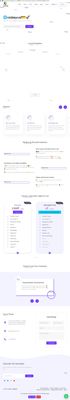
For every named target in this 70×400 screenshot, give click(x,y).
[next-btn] (63, 69)
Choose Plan (17, 212)
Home (19, 4)
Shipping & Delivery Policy (57, 389)
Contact (46, 4)
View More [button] (35, 95)
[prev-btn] (6, 69)
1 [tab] (33, 257)
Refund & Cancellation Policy (43, 389)
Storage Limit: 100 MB (47, 221)
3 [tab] (36, 257)
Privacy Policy (63, 388)
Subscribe (29, 376)
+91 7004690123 (12, 339)
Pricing (36, 4)
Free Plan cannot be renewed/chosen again (50, 212)
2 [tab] (35, 257)
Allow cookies (32, 396)
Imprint (65, 389)
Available (29, 26)
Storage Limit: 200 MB (15, 221)
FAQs (30, 4)
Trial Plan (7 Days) (14, 216)
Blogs (41, 4)
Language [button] (53, 4)
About (25, 4)
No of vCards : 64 (14, 219)
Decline (38, 396)
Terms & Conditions (54, 388)
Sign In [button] (62, 4)
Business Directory (44, 388)
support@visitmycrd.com (13, 331)
